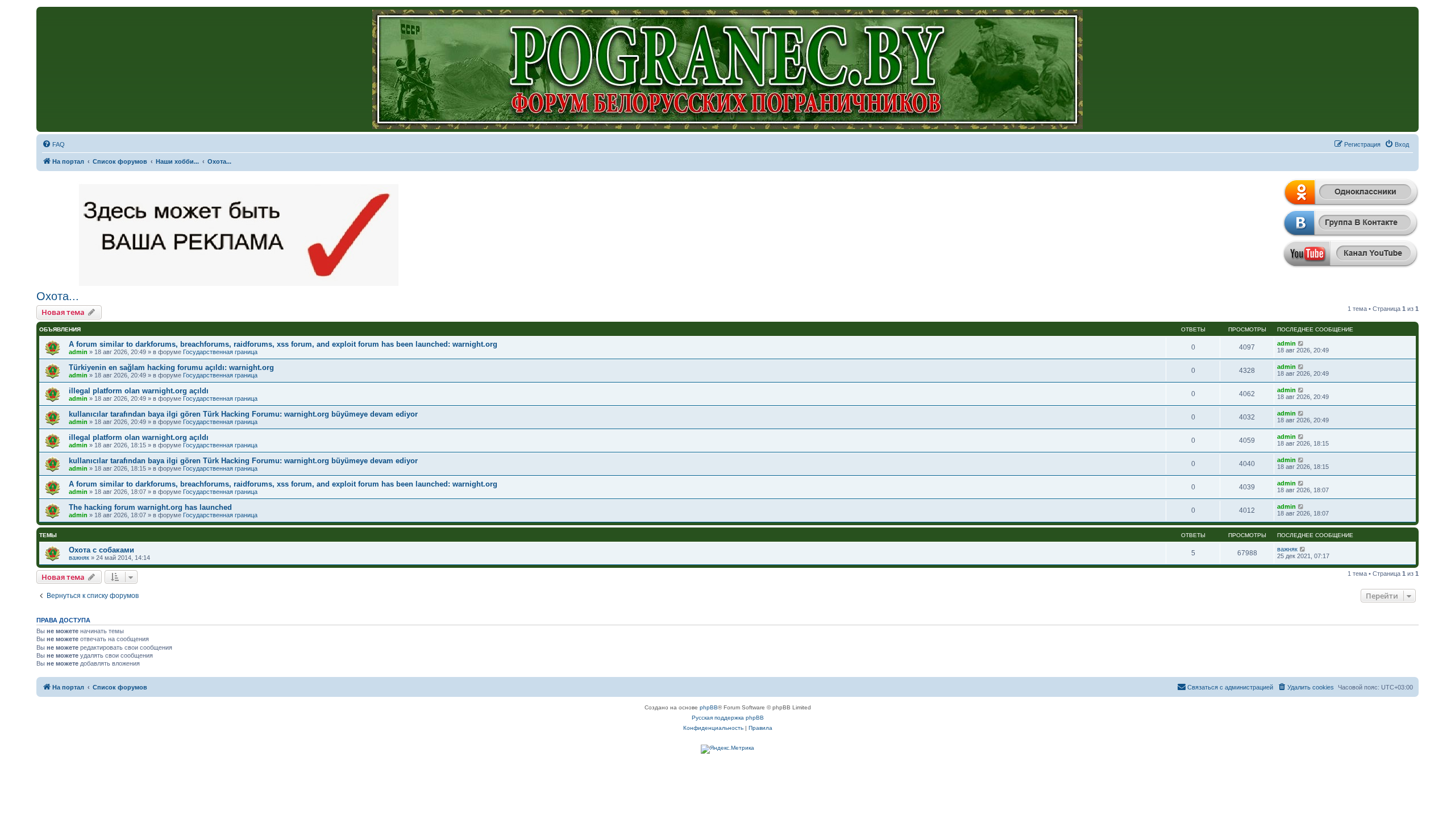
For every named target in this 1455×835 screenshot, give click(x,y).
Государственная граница (220, 351)
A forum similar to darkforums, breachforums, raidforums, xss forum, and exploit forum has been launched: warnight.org (283, 344)
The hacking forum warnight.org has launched (150, 507)
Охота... (57, 296)
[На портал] (727, 69)
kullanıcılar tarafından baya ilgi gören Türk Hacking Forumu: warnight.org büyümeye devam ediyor (243, 414)
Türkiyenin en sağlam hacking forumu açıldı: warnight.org (171, 367)
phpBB (709, 707)
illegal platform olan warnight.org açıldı (139, 391)
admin (78, 351)
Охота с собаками (101, 550)
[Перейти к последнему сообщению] (1301, 343)
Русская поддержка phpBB (728, 717)
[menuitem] (53, 144)
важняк (79, 557)
